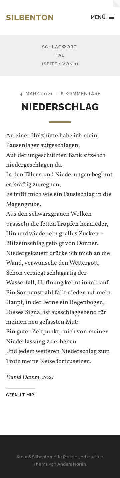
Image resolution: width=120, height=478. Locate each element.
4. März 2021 (36, 93)
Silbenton (30, 17)
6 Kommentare (81, 93)
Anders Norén (71, 464)
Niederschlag (60, 107)
